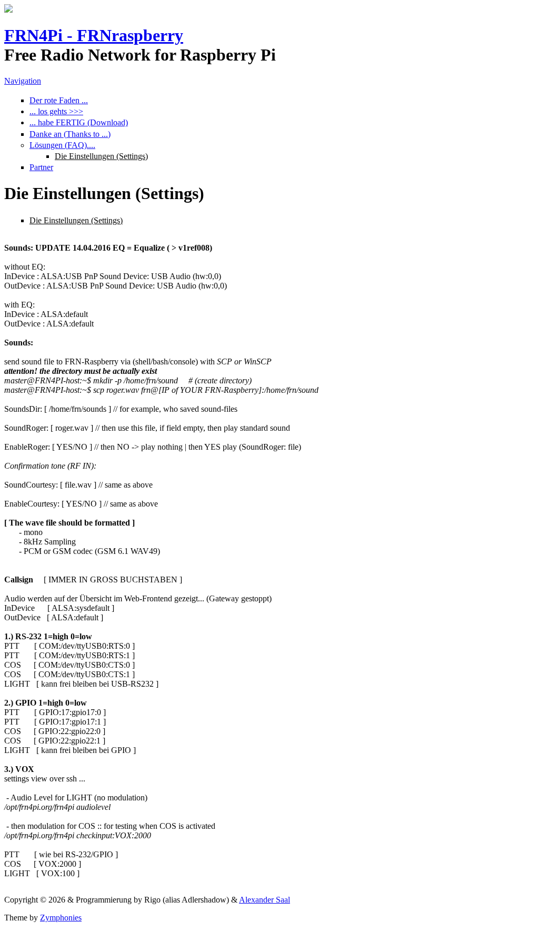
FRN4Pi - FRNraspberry (93, 35)
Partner (41, 167)
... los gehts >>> (56, 111)
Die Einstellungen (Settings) (101, 156)
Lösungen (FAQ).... (62, 145)
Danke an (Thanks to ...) (70, 134)
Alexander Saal (264, 899)
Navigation (22, 80)
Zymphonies (61, 917)
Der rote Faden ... (58, 100)
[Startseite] (8, 9)
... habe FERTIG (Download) (78, 122)
